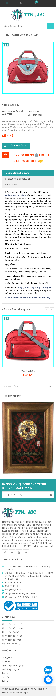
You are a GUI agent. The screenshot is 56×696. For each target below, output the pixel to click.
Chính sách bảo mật (11, 639)
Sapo (25, 692)
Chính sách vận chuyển (13, 628)
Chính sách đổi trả (10, 632)
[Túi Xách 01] (28, 341)
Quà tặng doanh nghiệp (13, 665)
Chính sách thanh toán (12, 624)
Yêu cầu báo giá (18, 145)
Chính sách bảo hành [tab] (17, 178)
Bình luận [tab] (10, 184)
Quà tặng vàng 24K (11, 669)
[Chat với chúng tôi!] (48, 679)
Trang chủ (7, 657)
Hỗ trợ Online (12, 396)
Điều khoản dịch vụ (11, 643)
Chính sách (11, 386)
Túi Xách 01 (28, 370)
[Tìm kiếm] (50, 26)
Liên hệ (5, 681)
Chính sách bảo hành (12, 635)
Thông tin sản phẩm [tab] (16, 172)
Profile (5, 673)
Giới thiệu (6, 661)
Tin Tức (5, 677)
